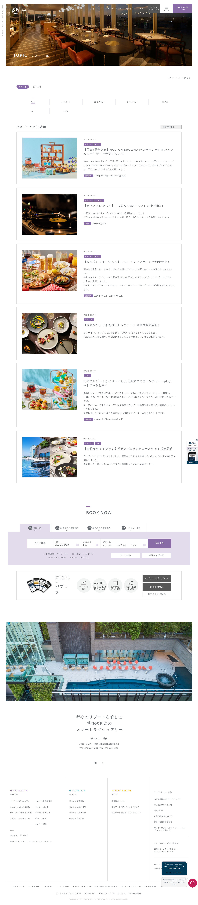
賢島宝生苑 (158, 811)
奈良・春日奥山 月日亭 (163, 822)
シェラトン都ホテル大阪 (20, 807)
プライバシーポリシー (81, 886)
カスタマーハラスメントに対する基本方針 (139, 886)
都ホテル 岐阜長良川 (43, 801)
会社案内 (121, 893)
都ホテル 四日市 (41, 807)
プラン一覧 (125, 555)
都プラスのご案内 (157, 594)
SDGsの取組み (135, 893)
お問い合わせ (90, 893)
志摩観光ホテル (118, 801)
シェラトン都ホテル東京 (20, 801)
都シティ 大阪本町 (76, 818)
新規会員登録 (157, 587)
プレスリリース (34, 886)
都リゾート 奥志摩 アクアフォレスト (126, 813)
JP (140, 8)
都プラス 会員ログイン (156, 578)
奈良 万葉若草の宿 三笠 (163, 816)
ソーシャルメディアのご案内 (68, 893)
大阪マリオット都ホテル (20, 818)
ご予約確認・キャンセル (55, 554)
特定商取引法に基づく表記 (106, 886)
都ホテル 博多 (41, 824)
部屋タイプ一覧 (156, 555)
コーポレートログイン (83, 554)
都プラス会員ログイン (154, 8)
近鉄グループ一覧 (106, 893)
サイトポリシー (62, 886)
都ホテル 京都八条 (42, 813)
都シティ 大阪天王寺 (77, 813)
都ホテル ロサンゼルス (19, 836)
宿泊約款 (48, 886)
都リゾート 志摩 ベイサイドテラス (125, 807)
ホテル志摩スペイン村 (163, 805)
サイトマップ (18, 886)
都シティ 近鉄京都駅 (77, 807)
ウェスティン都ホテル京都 (21, 813)
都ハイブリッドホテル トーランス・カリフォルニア (31, 841)
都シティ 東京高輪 (76, 801)
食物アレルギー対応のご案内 (173, 886)
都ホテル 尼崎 (41, 818)
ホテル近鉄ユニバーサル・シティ (167, 799)
